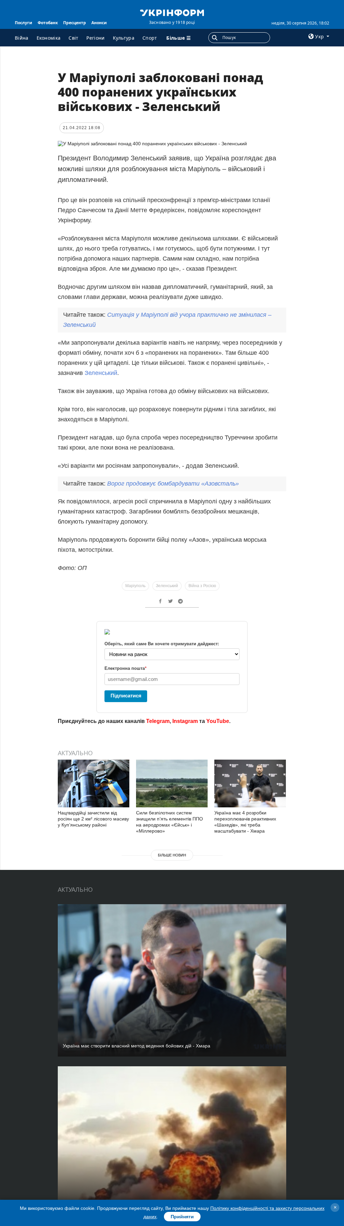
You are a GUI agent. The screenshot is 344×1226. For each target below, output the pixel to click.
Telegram (158, 721)
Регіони (95, 38)
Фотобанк (48, 23)
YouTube (217, 721)
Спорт (149, 38)
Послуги (23, 23)
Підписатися (126, 695)
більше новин (172, 855)
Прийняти (182, 1216)
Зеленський (101, 373)
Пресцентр (74, 23)
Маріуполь (135, 585)
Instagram (185, 721)
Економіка (49, 38)
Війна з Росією (202, 585)
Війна (22, 38)
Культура (123, 38)
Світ (73, 38)
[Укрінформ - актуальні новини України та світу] (172, 12)
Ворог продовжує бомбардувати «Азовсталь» (173, 483)
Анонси (99, 23)
